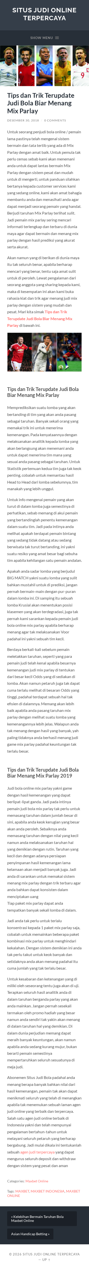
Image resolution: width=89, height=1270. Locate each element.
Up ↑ (46, 1260)
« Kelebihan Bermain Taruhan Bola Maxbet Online (37, 1219)
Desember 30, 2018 (23, 120)
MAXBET (22, 1191)
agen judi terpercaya (37, 1152)
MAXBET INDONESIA (48, 1191)
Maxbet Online (36, 1181)
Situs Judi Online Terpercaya (44, 14)
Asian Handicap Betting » (30, 1234)
